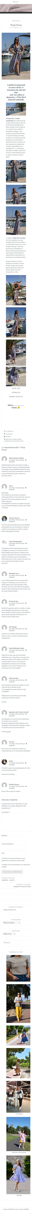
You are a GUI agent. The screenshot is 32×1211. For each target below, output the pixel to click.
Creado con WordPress (9, 1209)
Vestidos (16, 21)
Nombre (5, 835)
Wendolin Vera (14, 573)
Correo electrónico (8, 844)
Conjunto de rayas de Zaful (21, 885)
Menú (17, 2)
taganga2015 (9, 434)
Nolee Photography (15, 541)
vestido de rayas (8, 441)
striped (15, 439)
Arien (11, 486)
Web (3, 853)
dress (7, 439)
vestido (19, 439)
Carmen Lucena (14, 518)
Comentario (6, 812)
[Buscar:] (12, 942)
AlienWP (26, 1209)
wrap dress (17, 441)
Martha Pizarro (14, 784)
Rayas (10, 439)
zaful (22, 441)
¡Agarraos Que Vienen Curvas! (19, 712)
